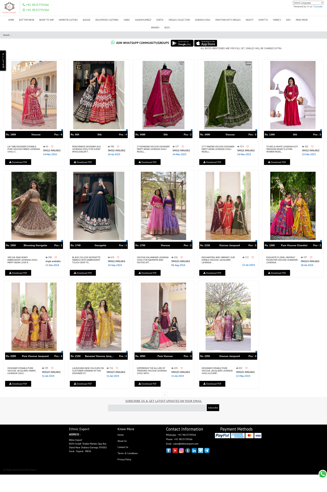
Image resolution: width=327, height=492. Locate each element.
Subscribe (213, 407)
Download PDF (19, 162)
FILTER (3, 60)
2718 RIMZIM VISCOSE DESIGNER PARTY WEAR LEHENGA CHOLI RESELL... (153, 149)
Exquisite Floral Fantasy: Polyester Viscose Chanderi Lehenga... (282, 260)
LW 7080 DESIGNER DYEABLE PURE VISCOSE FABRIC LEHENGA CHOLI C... (23, 149)
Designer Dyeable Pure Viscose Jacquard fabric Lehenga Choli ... (21, 371)
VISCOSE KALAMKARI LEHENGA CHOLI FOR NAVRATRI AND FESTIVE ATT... (153, 260)
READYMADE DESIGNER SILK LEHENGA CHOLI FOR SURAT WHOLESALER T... (86, 149)
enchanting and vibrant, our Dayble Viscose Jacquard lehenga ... (218, 260)
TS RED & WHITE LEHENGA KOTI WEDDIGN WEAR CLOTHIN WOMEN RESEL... (282, 149)
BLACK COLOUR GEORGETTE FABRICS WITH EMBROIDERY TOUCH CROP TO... (86, 260)
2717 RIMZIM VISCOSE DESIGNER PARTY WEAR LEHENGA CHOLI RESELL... (218, 149)
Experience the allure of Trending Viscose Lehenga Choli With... (152, 371)
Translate (318, 6)
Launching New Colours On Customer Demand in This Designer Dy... (88, 371)
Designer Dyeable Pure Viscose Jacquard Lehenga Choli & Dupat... (217, 371)
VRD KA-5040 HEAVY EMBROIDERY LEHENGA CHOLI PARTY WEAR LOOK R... (22, 260)
